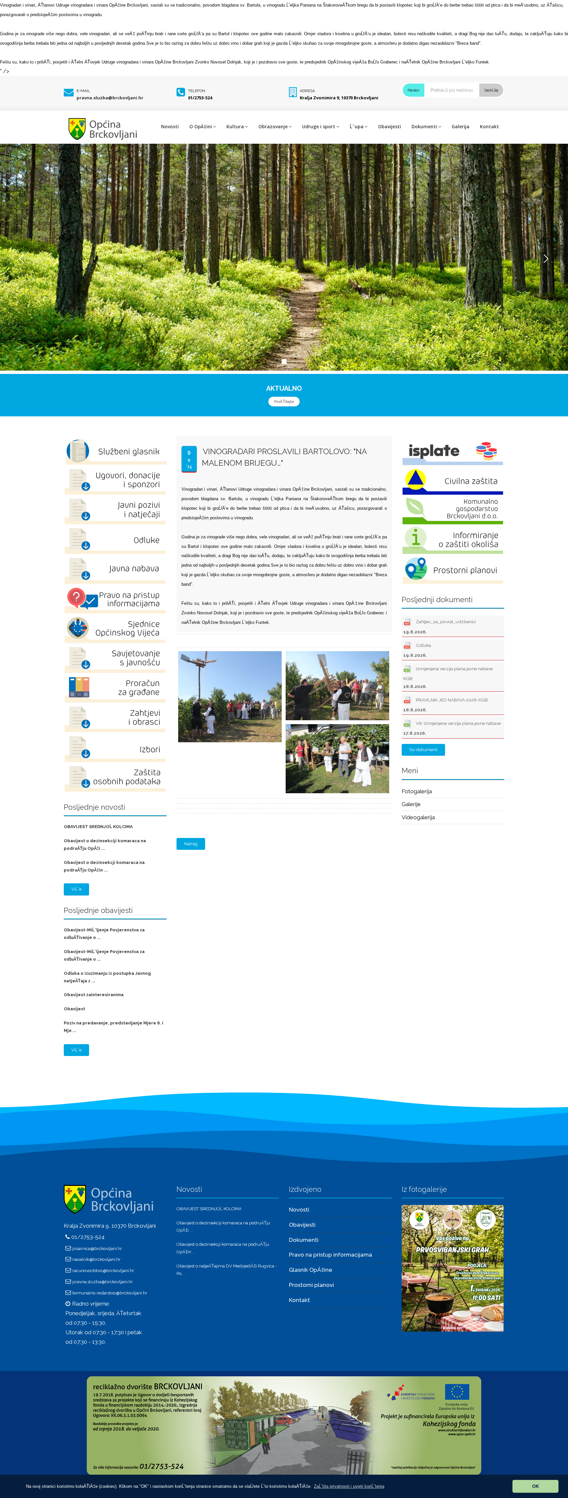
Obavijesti (389, 126)
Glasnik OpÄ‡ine (310, 1269)
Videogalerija (418, 817)
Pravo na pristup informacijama (330, 1254)
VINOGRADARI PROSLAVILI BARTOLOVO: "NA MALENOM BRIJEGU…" (284, 457)
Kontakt (489, 126)
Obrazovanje (273, 126)
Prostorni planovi (311, 1285)
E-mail (83, 90)
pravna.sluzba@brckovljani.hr (110, 98)
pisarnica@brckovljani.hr (97, 1248)
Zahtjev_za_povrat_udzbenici (439, 626)
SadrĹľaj (491, 90)
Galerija (460, 126)
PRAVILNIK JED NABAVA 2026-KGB (445, 704)
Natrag (191, 843)
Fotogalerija (417, 791)
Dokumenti (424, 126)
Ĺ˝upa (357, 126)
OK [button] (535, 1486)
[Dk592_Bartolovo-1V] (229, 651)
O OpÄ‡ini (200, 126)
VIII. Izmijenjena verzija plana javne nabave (452, 728)
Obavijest (74, 1008)
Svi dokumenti (423, 749)
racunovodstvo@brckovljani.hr (103, 1270)
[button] (349, 1486)
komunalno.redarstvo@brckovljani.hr (109, 1292)
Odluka (417, 650)
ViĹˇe (76, 889)
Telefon (196, 90)
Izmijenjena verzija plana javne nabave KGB (448, 677)
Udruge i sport (318, 126)
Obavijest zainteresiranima (94, 994)
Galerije (411, 804)
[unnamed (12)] (453, 1268)
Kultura (235, 126)
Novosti (170, 126)
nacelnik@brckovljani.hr (96, 1259)
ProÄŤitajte (284, 401)
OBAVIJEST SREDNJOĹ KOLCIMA (98, 826)
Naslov (413, 90)
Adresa (307, 90)
